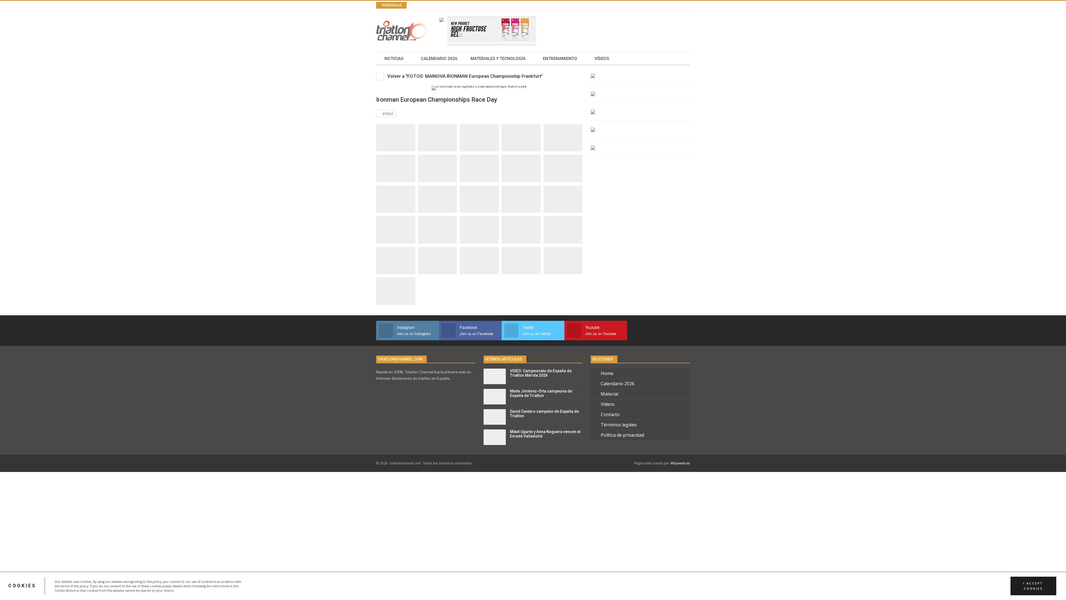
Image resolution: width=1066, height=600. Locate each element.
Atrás (387, 114)
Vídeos (602, 58)
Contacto (610, 414)
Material (609, 394)
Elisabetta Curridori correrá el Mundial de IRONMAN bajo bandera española (499, 5)
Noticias (393, 58)
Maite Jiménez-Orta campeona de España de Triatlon (541, 393)
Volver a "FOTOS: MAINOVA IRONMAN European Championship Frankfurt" (464, 76)
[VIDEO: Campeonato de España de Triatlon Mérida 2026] (495, 376)
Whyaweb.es (680, 463)
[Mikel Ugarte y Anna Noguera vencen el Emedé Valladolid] (495, 437)
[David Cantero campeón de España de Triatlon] (495, 417)
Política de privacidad (622, 435)
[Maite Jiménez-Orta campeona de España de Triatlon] (495, 396)
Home (607, 373)
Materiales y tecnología (498, 58)
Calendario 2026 (439, 58)
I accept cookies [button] (1033, 585)
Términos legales (619, 425)
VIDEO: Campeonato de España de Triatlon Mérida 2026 (541, 373)
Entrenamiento (560, 58)
